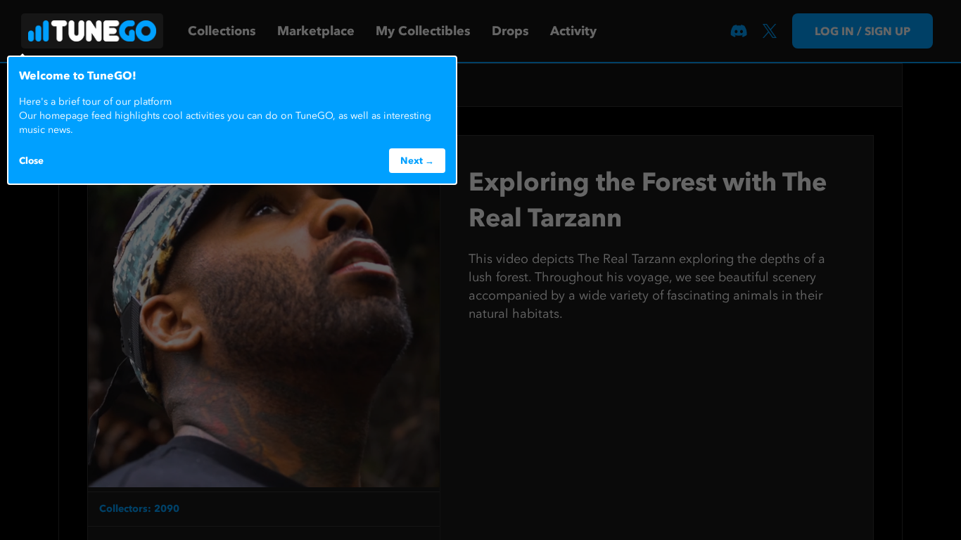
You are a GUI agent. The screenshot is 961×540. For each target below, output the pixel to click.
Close (31, 160)
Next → (417, 160)
